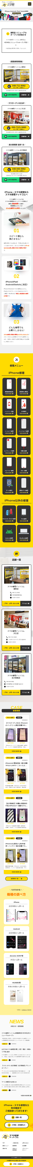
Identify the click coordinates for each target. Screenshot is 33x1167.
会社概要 (24, 1147)
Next (31, 15)
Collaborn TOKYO (26, 1011)
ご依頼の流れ (16, 1144)
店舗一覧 (18, 1119)
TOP (4, 1144)
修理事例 (15, 1147)
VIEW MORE (26, 1097)
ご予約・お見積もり (18, 1164)
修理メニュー (6, 1147)
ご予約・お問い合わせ (10, 605)
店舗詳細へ (24, 94)
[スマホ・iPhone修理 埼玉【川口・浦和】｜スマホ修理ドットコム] (8, 5)
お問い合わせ (25, 1144)
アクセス (25, 605)
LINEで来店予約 (12, 94)
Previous (2, 15)
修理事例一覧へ (15, 880)
